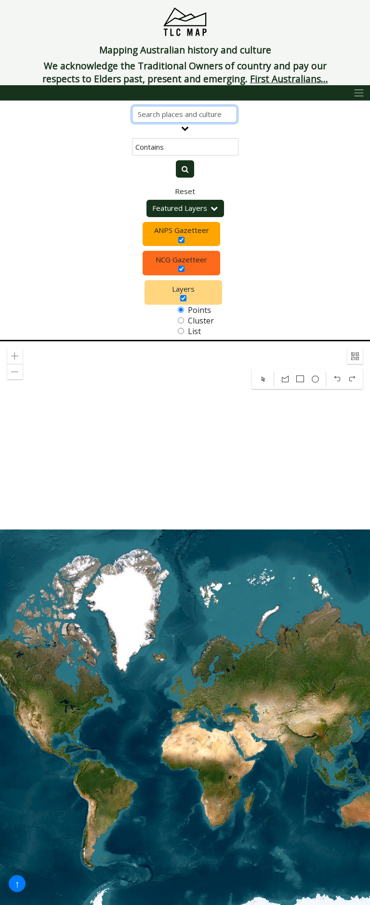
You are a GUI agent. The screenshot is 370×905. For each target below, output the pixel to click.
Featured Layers (179, 208)
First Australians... (289, 78)
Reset (185, 191)
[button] (15, 356)
